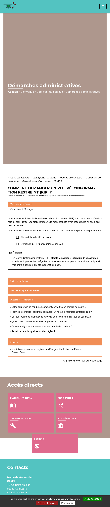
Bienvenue (27, 91)
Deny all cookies (48, 503)
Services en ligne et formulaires (25, 290)
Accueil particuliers (19, 177)
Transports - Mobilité (45, 177)
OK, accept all (93, 499)
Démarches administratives (83, 91)
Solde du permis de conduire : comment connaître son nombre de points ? (48, 307)
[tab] (55, 204)
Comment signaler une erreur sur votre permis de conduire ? (41, 326)
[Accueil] (14, 6)
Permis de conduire (71, 177)
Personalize (67, 503)
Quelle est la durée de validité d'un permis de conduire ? (39, 321)
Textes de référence (19, 281)
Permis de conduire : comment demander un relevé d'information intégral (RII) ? (51, 312)
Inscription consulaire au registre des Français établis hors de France (46, 349)
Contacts (17, 467)
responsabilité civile (63, 222)
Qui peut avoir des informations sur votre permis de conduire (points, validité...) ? (52, 317)
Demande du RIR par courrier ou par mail (39, 244)
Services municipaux (50, 91)
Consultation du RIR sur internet (34, 237)
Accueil (13, 91)
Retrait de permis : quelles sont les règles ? (33, 331)
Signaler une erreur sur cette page (82, 360)
